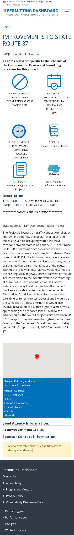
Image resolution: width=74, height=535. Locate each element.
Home (6, 27)
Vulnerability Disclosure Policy (25, 502)
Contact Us (10, 476)
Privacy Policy (14, 496)
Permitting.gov (14, 511)
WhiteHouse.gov (16, 530)
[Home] (30, 12)
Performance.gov (16, 517)
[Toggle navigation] (66, 12)
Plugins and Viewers (19, 489)
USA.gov (10, 524)
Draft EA (33, 54)
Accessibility (13, 483)
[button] (37, 357)
